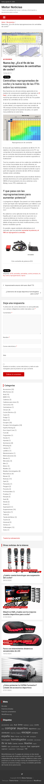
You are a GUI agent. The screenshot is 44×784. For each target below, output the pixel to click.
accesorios (5, 725)
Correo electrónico (10, 346)
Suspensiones (8, 509)
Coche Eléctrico (8, 412)
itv (39, 273)
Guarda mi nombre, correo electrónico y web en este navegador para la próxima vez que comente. (20, 368)
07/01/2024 (7, 690)
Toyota (5, 520)
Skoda (5, 502)
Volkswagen (7, 527)
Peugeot (6, 486)
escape (26, 732)
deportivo (22, 728)
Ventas (5, 525)
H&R (27, 736)
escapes (35, 733)
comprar (10, 728)
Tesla (5, 515)
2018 (11, 273)
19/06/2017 (7, 73)
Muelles (5, 469)
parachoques (15, 746)
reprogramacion (15, 275)
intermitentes (37, 740)
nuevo (4, 746)
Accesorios (7, 59)
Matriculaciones (8, 456)
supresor (5, 749)
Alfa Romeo (7, 392)
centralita (17, 273)
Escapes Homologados (11, 425)
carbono (31, 725)
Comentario (7, 313)
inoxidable (30, 740)
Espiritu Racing (8, 428)
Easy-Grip (13, 733)
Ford (4, 433)
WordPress (37, 781)
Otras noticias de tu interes (15, 545)
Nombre (6, 337)
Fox (24, 736)
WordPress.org (7, 714)
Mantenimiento (8, 453)
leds (10, 743)
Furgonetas (7, 435)
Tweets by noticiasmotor (11, 538)
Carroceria (6, 405)
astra (11, 725)
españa (6, 736)
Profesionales (7, 492)
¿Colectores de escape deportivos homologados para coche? (22, 293)
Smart (5, 504)
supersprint (35, 746)
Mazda (5, 458)
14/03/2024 (7, 654)
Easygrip (18, 733)
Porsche (6, 489)
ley (4, 275)
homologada (33, 736)
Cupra (5, 415)
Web (4, 355)
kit (6, 743)
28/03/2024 (7, 580)
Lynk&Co (6, 451)
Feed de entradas (7, 709)
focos (17, 736)
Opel (4, 481)
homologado (6, 740)
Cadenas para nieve (9, 402)
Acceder (4, 706)
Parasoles (6, 484)
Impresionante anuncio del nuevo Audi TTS (19, 285)
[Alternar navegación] (4, 17)
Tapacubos (7, 512)
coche (36, 725)
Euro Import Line (8, 430)
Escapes (6, 423)
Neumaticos (7, 474)
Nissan (5, 476)
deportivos (33, 729)
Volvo (5, 530)
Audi (4, 394)
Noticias (6, 479)
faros (12, 736)
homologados (18, 739)
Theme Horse (13, 781)
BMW (5, 397)
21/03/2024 (7, 617)
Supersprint (7, 507)
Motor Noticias (12, 7)
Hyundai (5, 440)
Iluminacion (7, 443)
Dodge (5, 417)
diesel (39, 729)
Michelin (20, 743)
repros (23, 275)
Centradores (7, 407)
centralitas (23, 273)
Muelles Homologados (10, 471)
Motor (5, 466)
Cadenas (6, 400)
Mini (4, 463)
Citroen (5, 410)
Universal (6, 522)
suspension (11, 749)
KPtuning (6, 446)
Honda (5, 438)
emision (35, 273)
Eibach (5, 420)
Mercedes (6, 461)
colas (3, 729)
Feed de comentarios (9, 712)
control (30, 273)
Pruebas (6, 494)
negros (34, 743)
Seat (4, 499)
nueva (8, 275)
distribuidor (6, 733)
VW (26, 749)
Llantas (5, 448)
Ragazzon (23, 746)
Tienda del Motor (8, 517)
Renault (5, 497)
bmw (20, 724)
